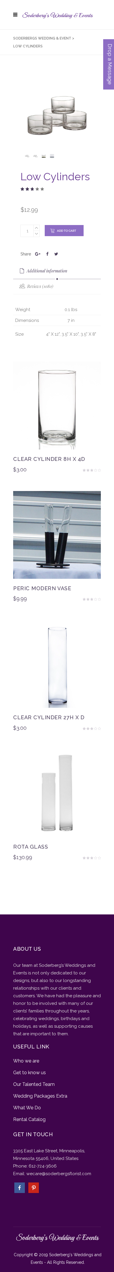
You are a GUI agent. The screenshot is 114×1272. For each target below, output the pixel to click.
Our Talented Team (34, 1084)
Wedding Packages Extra (40, 1096)
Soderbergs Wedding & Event (42, 38)
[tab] (57, 271)
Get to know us (29, 1072)
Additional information (46, 271)
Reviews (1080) (39, 286)
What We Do (27, 1107)
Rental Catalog (29, 1119)
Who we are (26, 1061)
